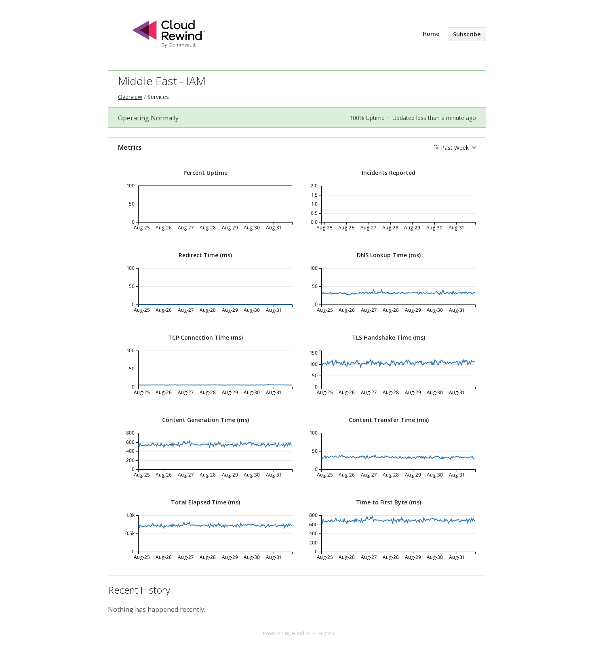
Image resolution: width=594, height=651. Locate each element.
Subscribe (467, 34)
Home (431, 34)
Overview (130, 97)
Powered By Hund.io (286, 633)
